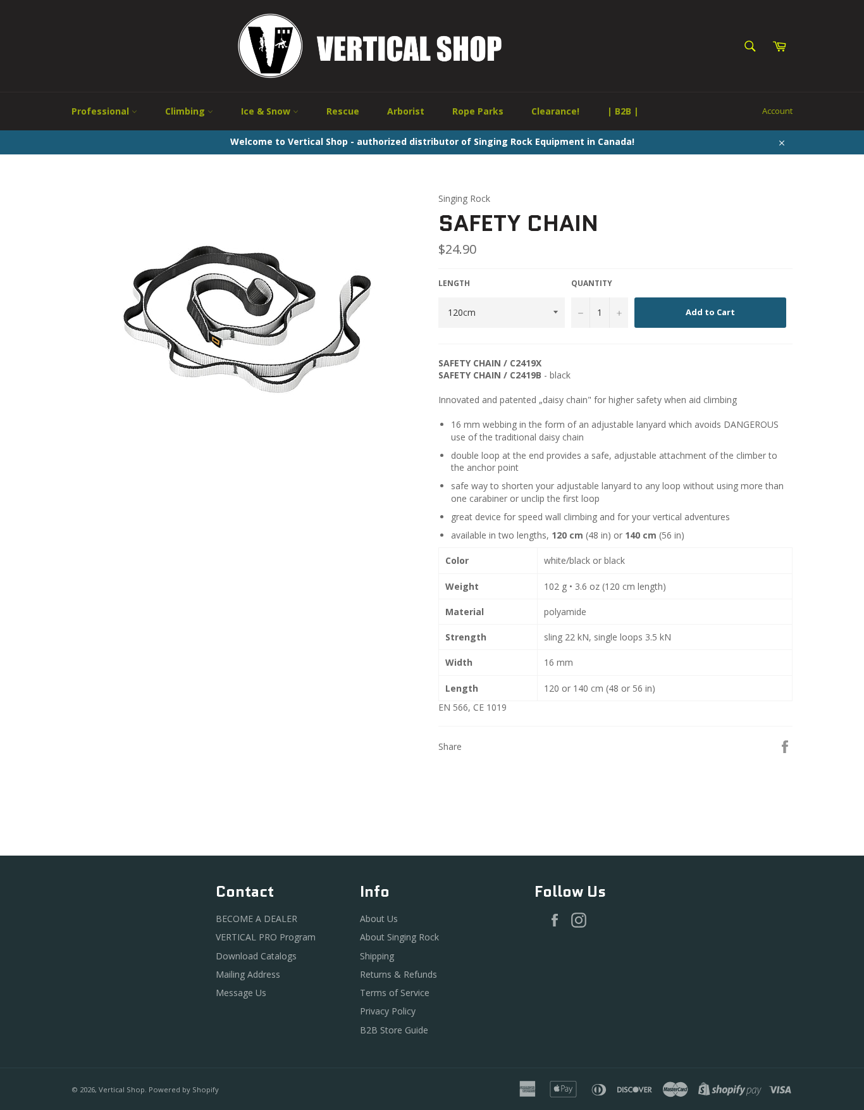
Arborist (405, 111)
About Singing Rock (399, 937)
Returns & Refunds (398, 974)
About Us (379, 919)
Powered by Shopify (184, 1089)
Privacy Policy (388, 1011)
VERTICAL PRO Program (266, 937)
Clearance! (555, 111)
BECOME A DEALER (256, 919)
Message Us (241, 993)
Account (777, 110)
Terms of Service (394, 993)
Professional (101, 111)
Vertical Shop (122, 1089)
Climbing (186, 111)
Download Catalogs (256, 956)
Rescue (342, 111)
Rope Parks (477, 111)
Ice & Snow (267, 111)
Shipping (377, 956)
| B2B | (623, 111)
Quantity (591, 283)
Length (454, 283)
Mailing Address (248, 974)
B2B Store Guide (394, 1030)
